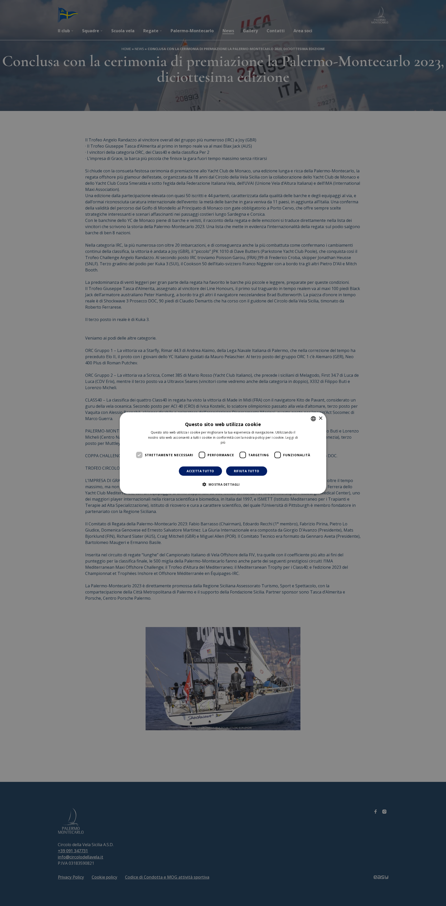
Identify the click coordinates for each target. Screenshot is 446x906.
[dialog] (223, 453)
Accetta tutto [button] (200, 471)
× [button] (320, 418)
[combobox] (313, 418)
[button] (223, 484)
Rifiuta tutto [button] (246, 471)
